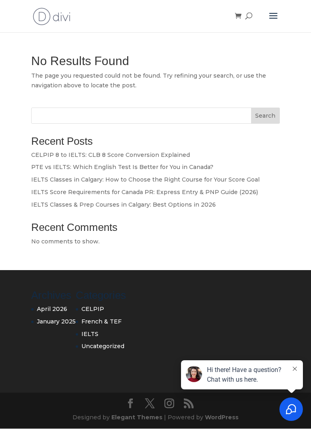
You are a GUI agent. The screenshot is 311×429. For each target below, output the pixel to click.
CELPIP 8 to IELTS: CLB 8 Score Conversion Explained (110, 154)
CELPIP (92, 309)
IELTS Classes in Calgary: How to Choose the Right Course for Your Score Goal (145, 179)
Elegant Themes (136, 417)
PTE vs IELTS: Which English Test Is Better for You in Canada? (122, 167)
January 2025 (56, 321)
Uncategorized (102, 346)
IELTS (89, 334)
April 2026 (52, 309)
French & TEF (101, 321)
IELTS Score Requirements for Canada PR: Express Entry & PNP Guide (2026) (144, 192)
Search (265, 115)
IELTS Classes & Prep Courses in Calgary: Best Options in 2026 (123, 204)
